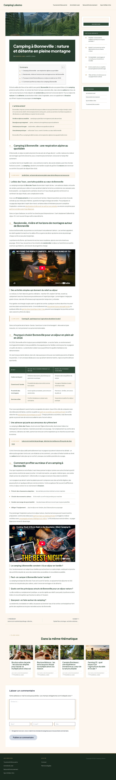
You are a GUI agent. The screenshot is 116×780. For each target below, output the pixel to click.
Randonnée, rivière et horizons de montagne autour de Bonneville (43, 74)
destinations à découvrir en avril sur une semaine (41, 206)
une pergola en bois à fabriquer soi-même (33, 518)
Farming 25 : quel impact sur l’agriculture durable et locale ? (96, 665)
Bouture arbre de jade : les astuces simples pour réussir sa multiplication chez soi (21, 665)
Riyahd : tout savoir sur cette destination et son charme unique (97, 49)
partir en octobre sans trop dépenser (21, 209)
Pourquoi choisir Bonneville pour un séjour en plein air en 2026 (42, 78)
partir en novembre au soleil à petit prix (52, 412)
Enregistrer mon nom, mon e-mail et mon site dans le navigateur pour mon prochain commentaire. (40, 731)
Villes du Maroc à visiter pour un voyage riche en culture (97, 75)
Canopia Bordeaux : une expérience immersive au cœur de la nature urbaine (71, 665)
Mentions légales (46, 766)
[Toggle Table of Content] (62, 67)
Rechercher (96, 24)
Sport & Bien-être (105, 5)
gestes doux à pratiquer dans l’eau (33, 309)
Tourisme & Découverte (60, 5)
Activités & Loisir (75, 5)
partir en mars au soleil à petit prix (44, 516)
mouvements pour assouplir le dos (58, 306)
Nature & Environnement (90, 5)
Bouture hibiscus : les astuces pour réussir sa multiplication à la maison (46, 665)
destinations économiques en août (29, 415)
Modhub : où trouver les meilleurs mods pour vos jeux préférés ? (97, 39)
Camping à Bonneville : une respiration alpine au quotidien (40, 70)
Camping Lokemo (13, 5)
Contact (43, 762)
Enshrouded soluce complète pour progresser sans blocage (97, 67)
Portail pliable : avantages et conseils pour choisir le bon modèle (97, 58)
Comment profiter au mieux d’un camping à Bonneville (40, 81)
